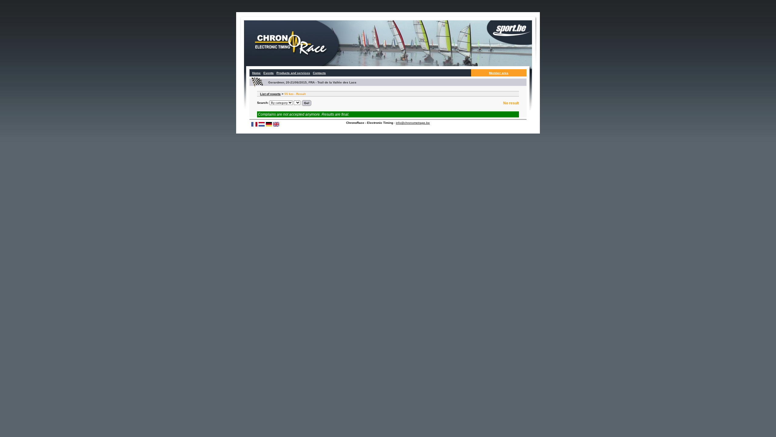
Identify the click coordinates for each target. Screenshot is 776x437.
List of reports (270, 94)
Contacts (319, 73)
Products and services (293, 73)
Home (256, 73)
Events (268, 73)
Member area (498, 73)
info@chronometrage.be (413, 122)
